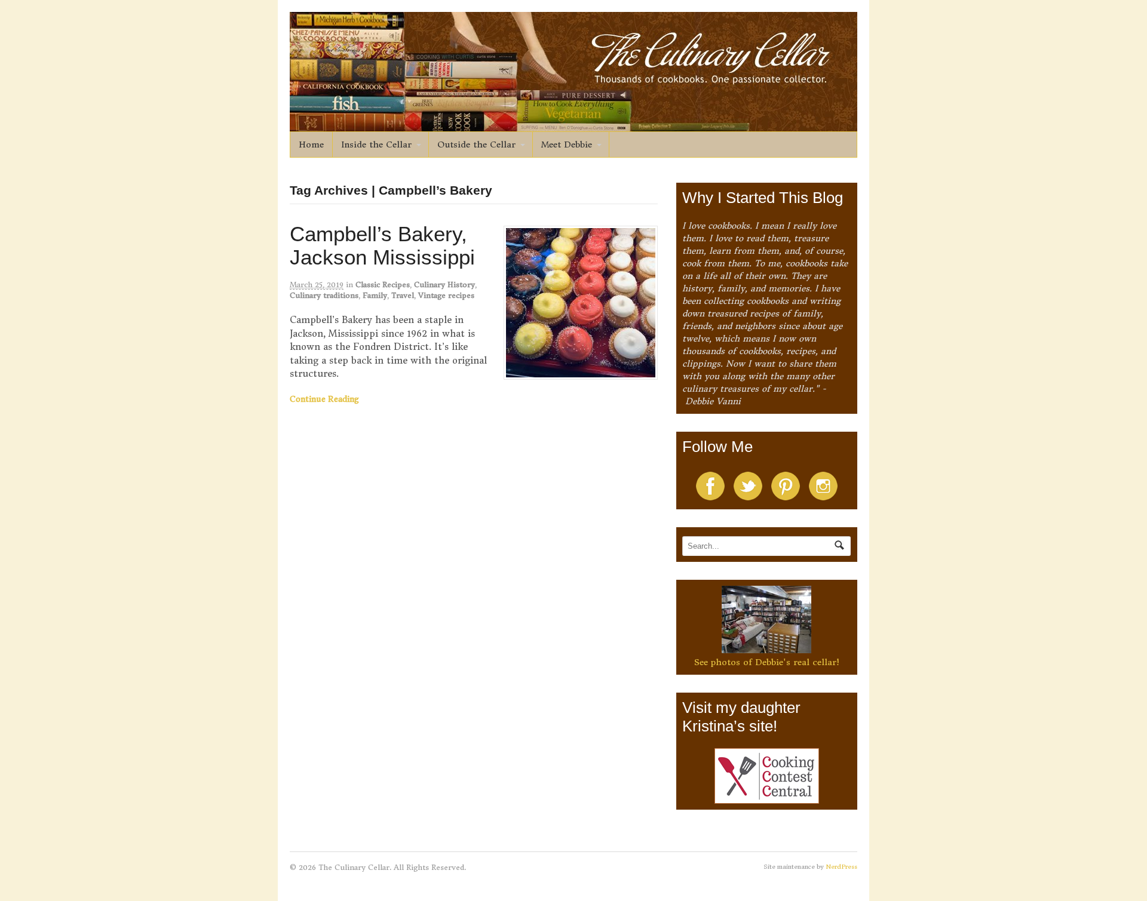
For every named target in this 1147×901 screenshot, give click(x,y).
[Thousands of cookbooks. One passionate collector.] (573, 125)
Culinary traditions (324, 295)
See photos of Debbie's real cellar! (766, 662)
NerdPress (841, 867)
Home (311, 144)
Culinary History (444, 284)
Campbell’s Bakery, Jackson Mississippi (382, 245)
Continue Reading (324, 399)
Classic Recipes (382, 284)
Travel (402, 295)
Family (375, 295)
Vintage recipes (446, 295)
